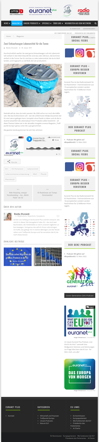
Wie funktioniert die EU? (63, 33)
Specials (46, 23)
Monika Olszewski (12, 48)
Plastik (43, 174)
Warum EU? (44, 423)
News (6, 23)
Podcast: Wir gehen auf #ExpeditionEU (74, 140)
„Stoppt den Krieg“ (48, 260)
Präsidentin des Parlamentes (85, 33)
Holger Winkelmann (80, 337)
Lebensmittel (32, 169)
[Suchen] (96, 23)
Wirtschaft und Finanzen (49, 416)
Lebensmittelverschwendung (17, 174)
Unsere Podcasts (31, 23)
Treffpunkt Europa (47, 418)
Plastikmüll (10, 179)
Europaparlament (89, 29)
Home (8, 36)
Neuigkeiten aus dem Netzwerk (78, 23)
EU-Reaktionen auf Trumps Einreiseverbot (47, 193)
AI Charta (91, 38)
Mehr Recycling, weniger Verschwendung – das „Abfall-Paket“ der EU (18, 195)
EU (6, 169)
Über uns (57, 23)
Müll (35, 174)
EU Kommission (75, 29)
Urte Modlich (42, 264)
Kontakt (11, 416)
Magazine (16, 23)
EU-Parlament (17, 169)
